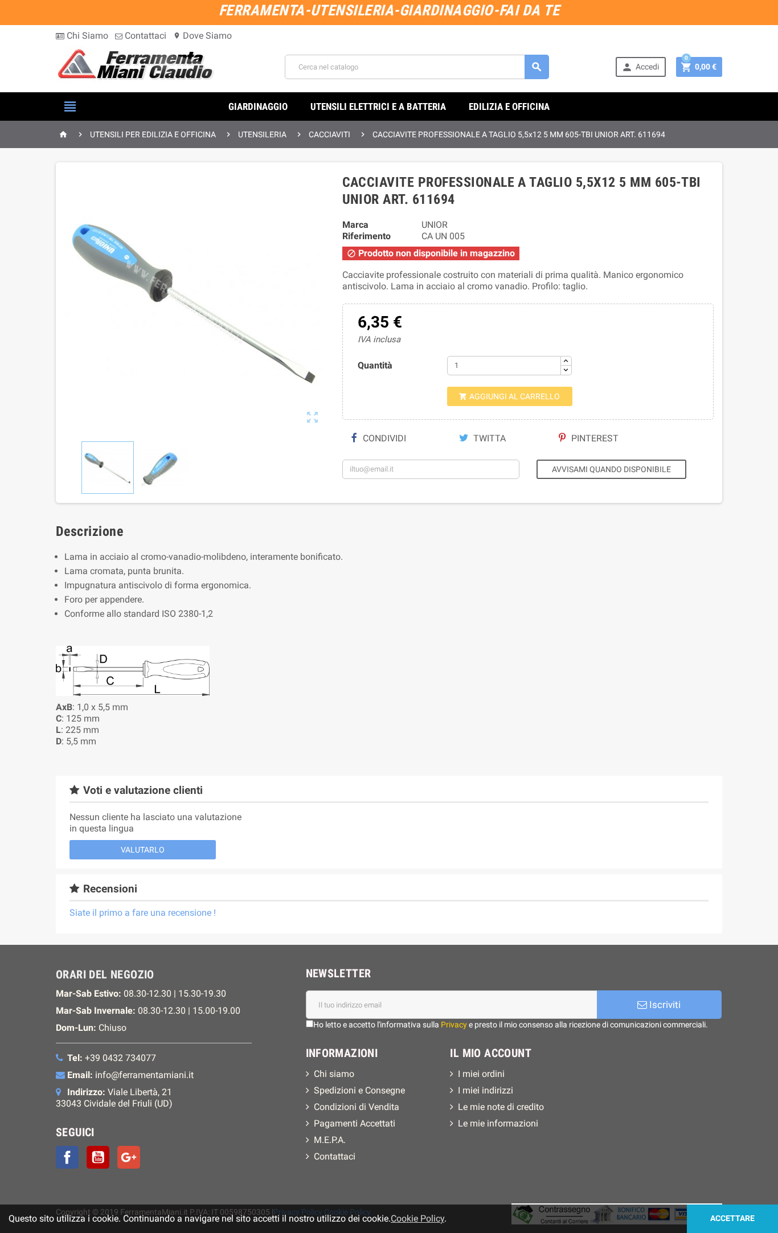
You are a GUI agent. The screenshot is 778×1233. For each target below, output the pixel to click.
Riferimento (366, 236)
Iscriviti (664, 1004)
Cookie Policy (417, 1218)
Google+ (128, 1157)
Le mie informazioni (498, 1123)
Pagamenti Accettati (354, 1123)
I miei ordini (481, 1073)
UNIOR (434, 224)
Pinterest (594, 438)
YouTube (98, 1157)
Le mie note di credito (501, 1106)
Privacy (454, 1024)
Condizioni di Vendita (356, 1106)
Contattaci (144, 35)
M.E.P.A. (330, 1139)
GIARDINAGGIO (258, 106)
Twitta (488, 438)
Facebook (67, 1157)
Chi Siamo (86, 35)
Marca (355, 224)
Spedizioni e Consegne (359, 1090)
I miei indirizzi (485, 1090)
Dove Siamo (202, 35)
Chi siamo (334, 1073)
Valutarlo (143, 849)
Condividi (383, 438)
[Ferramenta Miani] (137, 66)
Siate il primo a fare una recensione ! (142, 912)
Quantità (375, 365)
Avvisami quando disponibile (611, 469)
